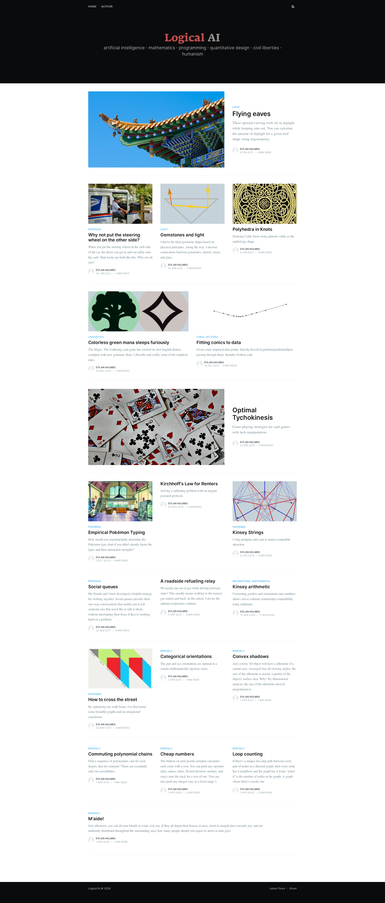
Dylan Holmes (250, 148)
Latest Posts (277, 888)
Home (92, 6)
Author (106, 6)
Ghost (293, 888)
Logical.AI (94, 888)
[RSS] (293, 6)
